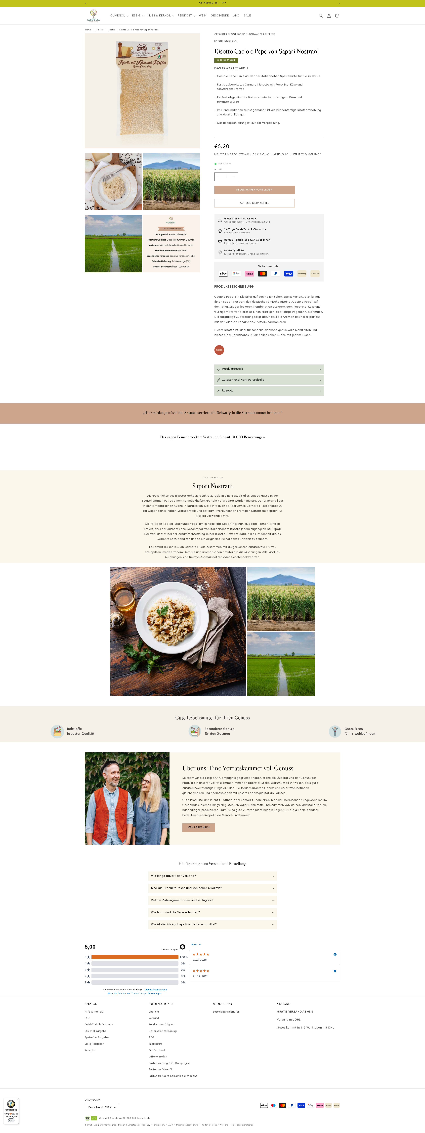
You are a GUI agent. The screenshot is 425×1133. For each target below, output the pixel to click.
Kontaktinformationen (243, 1125)
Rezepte (90, 1050)
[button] (119, 16)
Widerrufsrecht (209, 1125)
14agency (145, 1125)
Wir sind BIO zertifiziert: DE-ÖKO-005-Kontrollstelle (124, 1118)
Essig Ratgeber (94, 1044)
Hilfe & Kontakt (94, 1012)
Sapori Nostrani (225, 41)
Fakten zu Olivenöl (160, 1069)
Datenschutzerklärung (163, 1031)
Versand (244, 155)
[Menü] (17, 1100)
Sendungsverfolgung (161, 1024)
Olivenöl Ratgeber (96, 1031)
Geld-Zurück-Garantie (99, 1024)
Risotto (111, 30)
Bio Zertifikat (157, 1050)
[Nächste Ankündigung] (339, 3)
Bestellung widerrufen (226, 1012)
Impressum (155, 1044)
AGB (151, 1037)
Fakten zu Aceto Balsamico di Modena (173, 1076)
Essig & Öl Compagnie (105, 1125)
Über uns (154, 1012)
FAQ (87, 1018)
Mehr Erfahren (199, 827)
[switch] (11, 1120)
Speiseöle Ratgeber (97, 1037)
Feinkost (99, 30)
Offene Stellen (158, 1056)
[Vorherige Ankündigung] (85, 3)
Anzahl (218, 170)
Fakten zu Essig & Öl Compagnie (169, 1063)
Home (88, 30)
